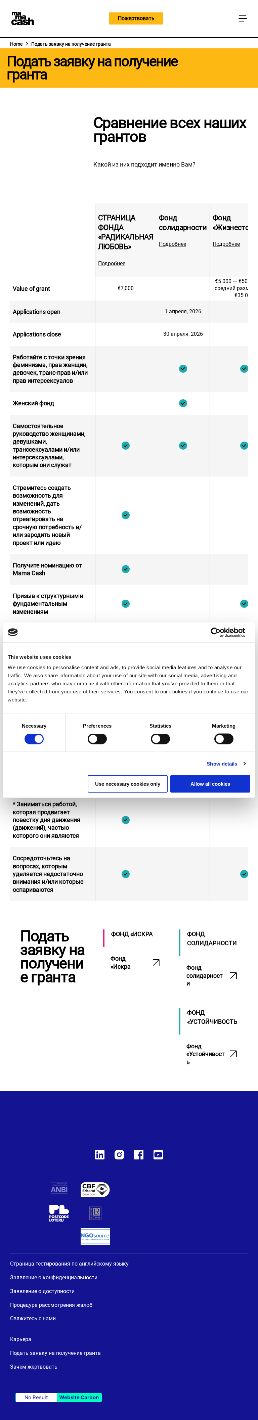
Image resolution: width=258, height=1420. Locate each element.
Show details (222, 763)
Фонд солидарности (204, 975)
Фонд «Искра (121, 962)
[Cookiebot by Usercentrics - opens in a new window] (220, 632)
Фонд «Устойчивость (205, 1054)
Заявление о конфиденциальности (53, 1277)
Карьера (20, 1339)
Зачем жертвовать (33, 1367)
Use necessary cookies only (127, 784)
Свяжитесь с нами (33, 1318)
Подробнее (111, 263)
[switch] (97, 739)
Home (16, 44)
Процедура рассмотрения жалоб (51, 1305)
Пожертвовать (136, 18)
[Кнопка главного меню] (242, 18)
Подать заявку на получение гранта (55, 1353)
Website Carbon (79, 1397)
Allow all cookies (210, 784)
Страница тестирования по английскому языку (69, 1264)
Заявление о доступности (42, 1291)
